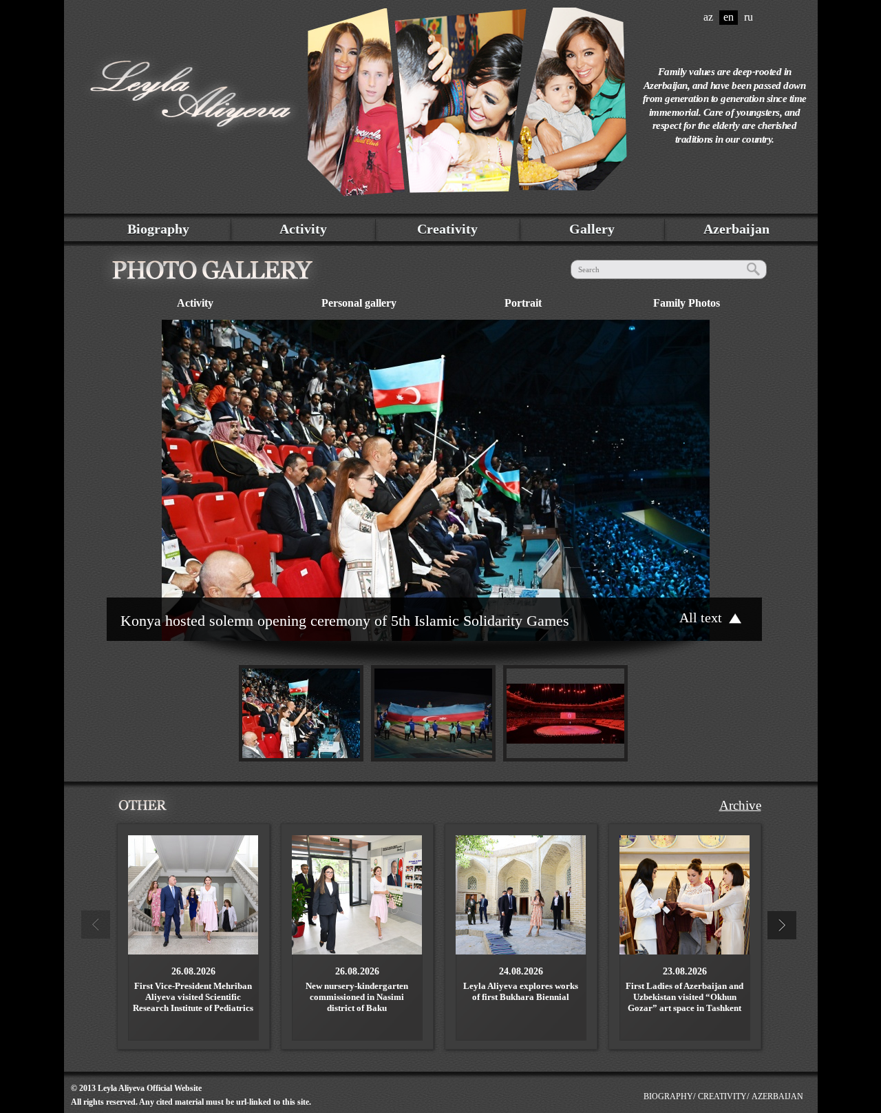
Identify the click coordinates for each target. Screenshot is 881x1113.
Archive (740, 805)
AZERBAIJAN (777, 1096)
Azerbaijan (736, 228)
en (728, 17)
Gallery (592, 228)
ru (748, 17)
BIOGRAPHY (668, 1096)
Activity (303, 228)
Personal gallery (358, 303)
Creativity (447, 228)
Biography (158, 228)
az (708, 17)
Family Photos (686, 303)
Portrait (523, 303)
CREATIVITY (722, 1096)
